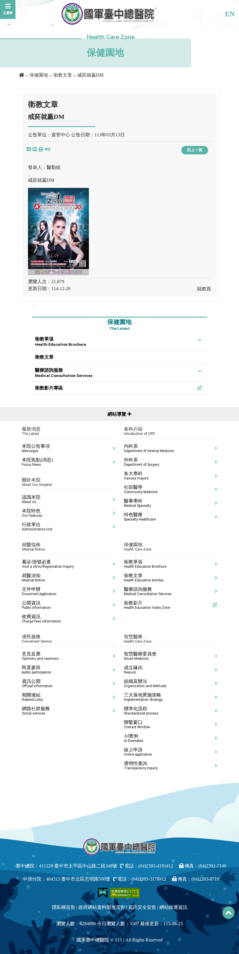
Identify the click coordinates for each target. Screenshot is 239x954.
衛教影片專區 (49, 387)
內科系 (149, 448)
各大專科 (136, 475)
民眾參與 (36, 669)
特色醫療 (140, 516)
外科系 (141, 462)
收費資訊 (41, 618)
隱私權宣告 (63, 907)
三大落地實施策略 (143, 697)
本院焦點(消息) (37, 462)
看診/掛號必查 (48, 564)
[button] (40, 149)
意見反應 (40, 656)
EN (230, 14)
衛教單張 (60, 341)
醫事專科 (137, 503)
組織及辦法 (145, 683)
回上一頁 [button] (194, 150)
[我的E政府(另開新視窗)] (103, 892)
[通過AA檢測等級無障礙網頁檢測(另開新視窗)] (125, 892)
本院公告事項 (36, 448)
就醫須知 (33, 577)
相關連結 (32, 697)
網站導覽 (117, 414)
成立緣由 (133, 669)
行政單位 (37, 526)
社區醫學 (140, 489)
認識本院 (31, 499)
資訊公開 (37, 683)
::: (34, 305)
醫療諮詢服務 (63, 373)
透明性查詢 (141, 765)
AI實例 (133, 738)
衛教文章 (62, 75)
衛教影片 (147, 605)
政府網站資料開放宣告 (101, 907)
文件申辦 (39, 591)
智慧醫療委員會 (140, 656)
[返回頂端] (228, 912)
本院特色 (32, 513)
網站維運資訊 (173, 907)
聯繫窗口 (137, 724)
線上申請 (138, 752)
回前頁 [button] (204, 288)
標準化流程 (141, 710)
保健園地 (38, 75)
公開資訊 (36, 605)
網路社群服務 (36, 710)
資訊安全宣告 (142, 907)
